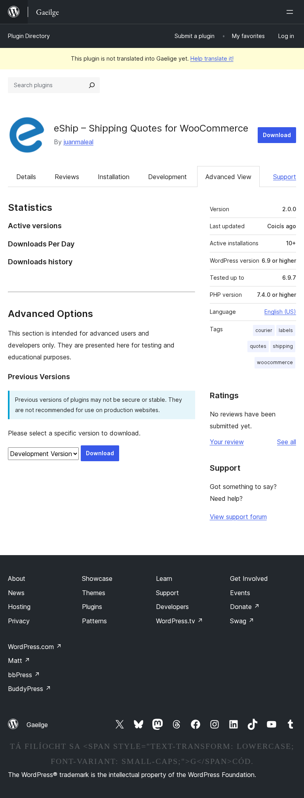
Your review (227, 442)
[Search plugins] (92, 85)
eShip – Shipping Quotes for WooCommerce (151, 128)
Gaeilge (37, 725)
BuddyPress (29, 689)
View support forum (238, 517)
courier (263, 330)
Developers (172, 607)
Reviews (67, 177)
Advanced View (228, 177)
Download (277, 135)
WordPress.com (35, 647)
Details (26, 177)
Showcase (97, 578)
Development (167, 177)
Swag (242, 621)
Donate (245, 607)
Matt (19, 660)
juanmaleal (78, 142)
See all (286, 442)
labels (286, 330)
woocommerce (275, 362)
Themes (93, 593)
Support (284, 177)
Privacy (19, 621)
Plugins (92, 607)
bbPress (24, 675)
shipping (283, 346)
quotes (258, 346)
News (16, 593)
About (16, 578)
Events (240, 593)
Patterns (94, 621)
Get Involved (249, 578)
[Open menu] (291, 12)
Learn (164, 578)
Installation (113, 177)
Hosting (19, 607)
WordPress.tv (179, 621)
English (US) (280, 311)
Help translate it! (212, 58)
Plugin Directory (29, 35)
